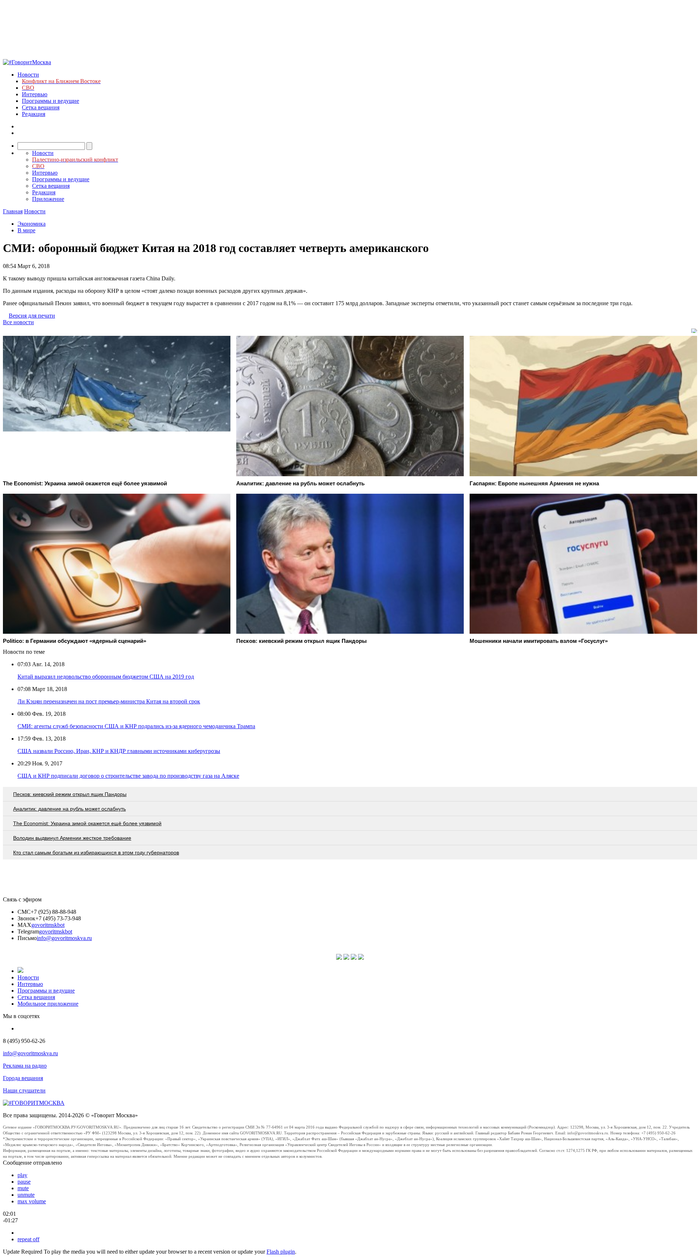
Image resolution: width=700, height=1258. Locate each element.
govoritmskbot (48, 925)
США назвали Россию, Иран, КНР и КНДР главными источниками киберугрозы (119, 751)
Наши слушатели (24, 1090)
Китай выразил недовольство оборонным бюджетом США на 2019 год (106, 676)
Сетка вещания (40, 107)
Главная (13, 211)
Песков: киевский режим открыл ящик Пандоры (70, 794)
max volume (32, 1201)
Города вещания (23, 1078)
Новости (28, 74)
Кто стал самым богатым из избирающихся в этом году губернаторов (96, 852)
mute (23, 1188)
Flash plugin (281, 1252)
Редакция (33, 114)
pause (24, 1182)
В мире (26, 230)
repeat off (28, 1239)
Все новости (18, 322)
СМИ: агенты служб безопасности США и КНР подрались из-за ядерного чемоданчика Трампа (136, 726)
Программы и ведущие (50, 101)
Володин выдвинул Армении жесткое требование (72, 838)
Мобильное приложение (48, 1004)
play (22, 1175)
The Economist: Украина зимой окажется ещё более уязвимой (87, 823)
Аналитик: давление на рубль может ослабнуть (69, 809)
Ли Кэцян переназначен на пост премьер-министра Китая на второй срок (109, 701)
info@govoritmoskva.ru (64, 938)
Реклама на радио (25, 1066)
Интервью (34, 94)
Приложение (48, 199)
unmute (26, 1195)
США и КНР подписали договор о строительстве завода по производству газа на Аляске (128, 776)
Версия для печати (32, 315)
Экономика (32, 224)
